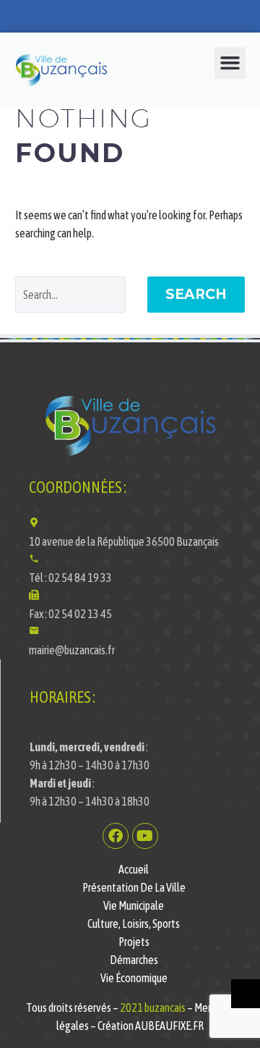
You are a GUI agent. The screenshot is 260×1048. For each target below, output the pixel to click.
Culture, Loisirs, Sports (133, 923)
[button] (230, 63)
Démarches (134, 959)
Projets (134, 941)
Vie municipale (133, 905)
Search (196, 294)
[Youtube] (145, 836)
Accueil (133, 869)
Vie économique (134, 977)
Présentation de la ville (134, 887)
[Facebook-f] (116, 836)
